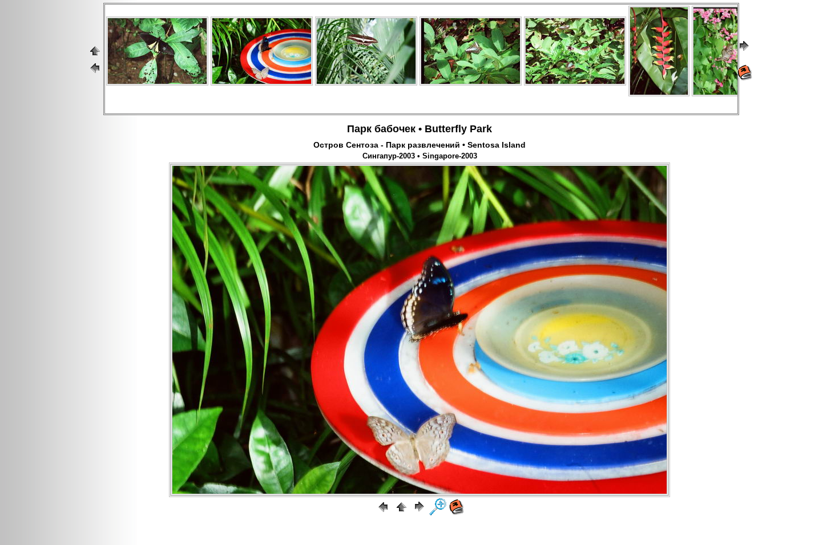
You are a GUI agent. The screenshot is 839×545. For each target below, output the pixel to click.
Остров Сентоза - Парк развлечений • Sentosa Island (419, 144)
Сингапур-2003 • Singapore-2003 (419, 156)
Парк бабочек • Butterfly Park (419, 129)
